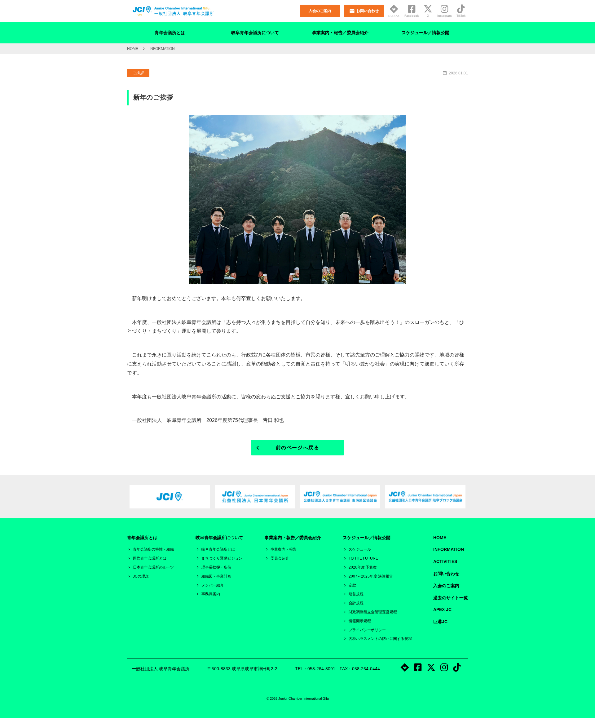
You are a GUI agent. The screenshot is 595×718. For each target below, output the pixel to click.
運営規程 (356, 594)
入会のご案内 (446, 585)
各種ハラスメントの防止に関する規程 (380, 638)
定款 (352, 585)
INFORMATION (448, 549)
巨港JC (440, 621)
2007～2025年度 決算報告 (371, 576)
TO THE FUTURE (363, 558)
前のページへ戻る (298, 447)
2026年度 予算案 (363, 567)
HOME (132, 49)
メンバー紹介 (212, 585)
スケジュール (360, 549)
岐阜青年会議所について (255, 32)
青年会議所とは (170, 32)
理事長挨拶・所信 (216, 567)
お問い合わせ (446, 573)
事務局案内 (210, 594)
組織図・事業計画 (216, 576)
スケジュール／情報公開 (425, 32)
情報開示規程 (360, 621)
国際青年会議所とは (149, 558)
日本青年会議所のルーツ (153, 567)
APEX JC (442, 609)
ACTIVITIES (445, 561)
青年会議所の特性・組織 (153, 549)
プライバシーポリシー (367, 630)
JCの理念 (141, 576)
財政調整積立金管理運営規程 (373, 612)
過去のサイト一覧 (450, 597)
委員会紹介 (280, 558)
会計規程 (356, 603)
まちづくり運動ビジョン (221, 558)
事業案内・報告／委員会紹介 (340, 32)
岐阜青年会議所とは (218, 549)
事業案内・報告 (284, 549)
